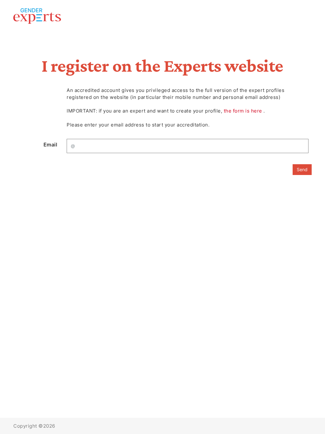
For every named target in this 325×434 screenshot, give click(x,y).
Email (50, 144)
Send (302, 169)
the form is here (244, 111)
